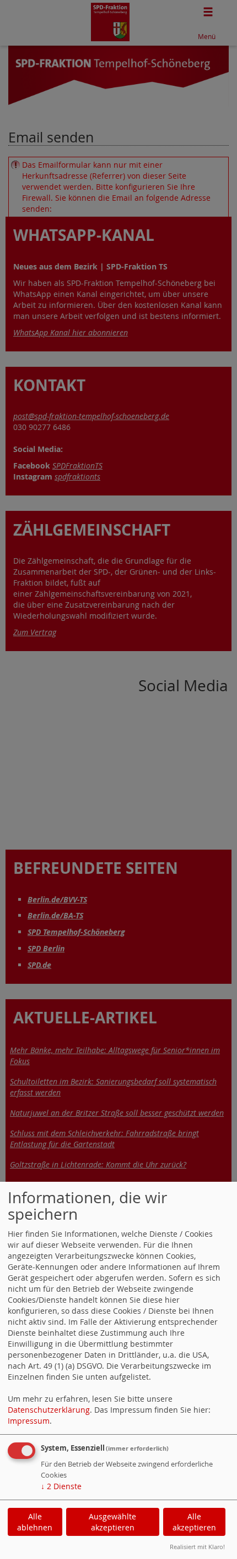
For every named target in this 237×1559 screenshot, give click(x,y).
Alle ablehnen (34, 1522)
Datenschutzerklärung (49, 1409)
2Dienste (61, 1486)
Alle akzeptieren (194, 1522)
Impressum (29, 1420)
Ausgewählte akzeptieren (112, 1522)
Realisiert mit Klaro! (197, 1547)
